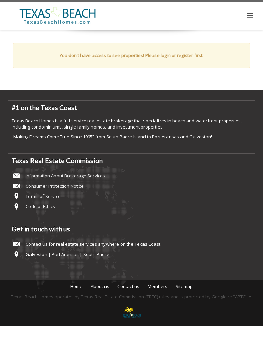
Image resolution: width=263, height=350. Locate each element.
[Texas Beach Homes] (131, 313)
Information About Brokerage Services (65, 176)
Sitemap (184, 286)
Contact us (37, 244)
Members (157, 286)
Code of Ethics (40, 206)
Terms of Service (43, 196)
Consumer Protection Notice (55, 186)
